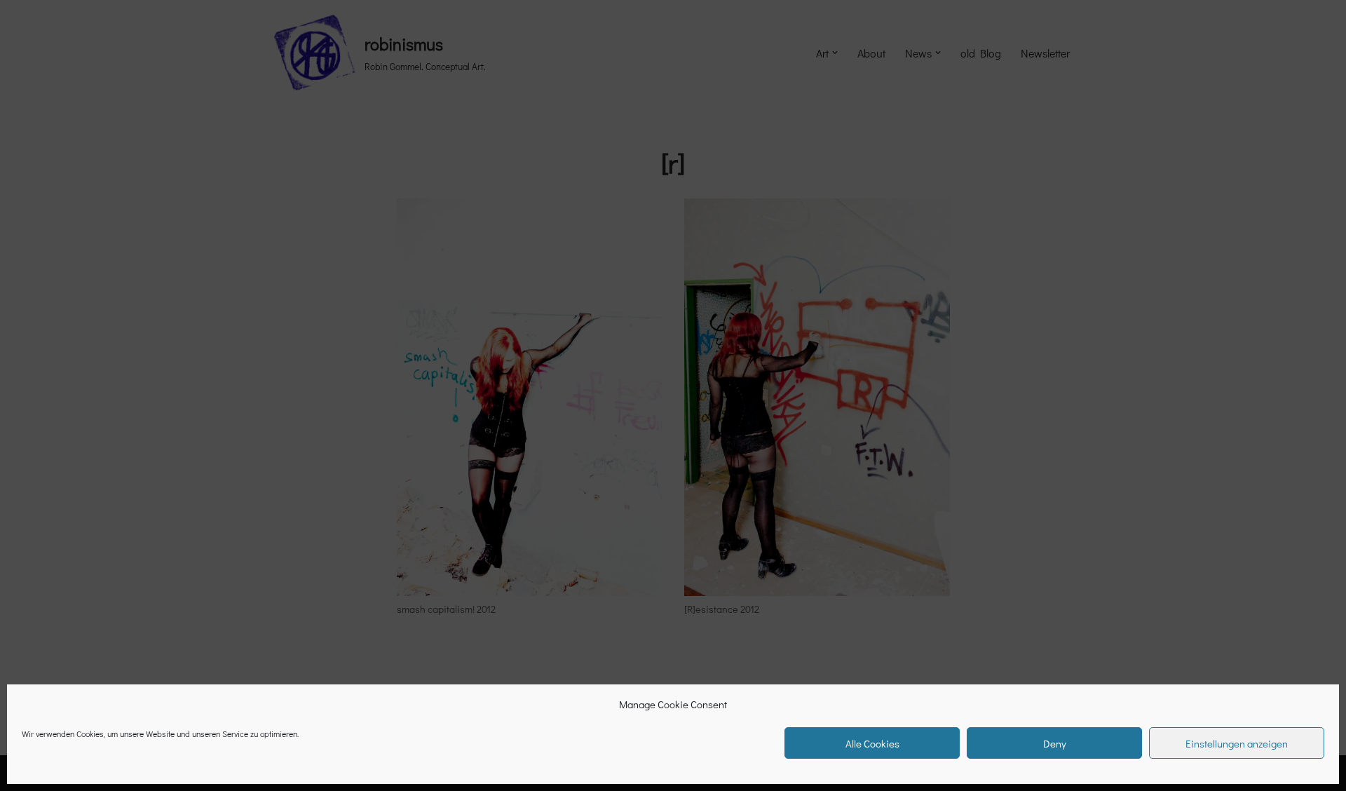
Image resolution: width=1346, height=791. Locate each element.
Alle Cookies (872, 743)
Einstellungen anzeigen (1236, 743)
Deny (1054, 743)
